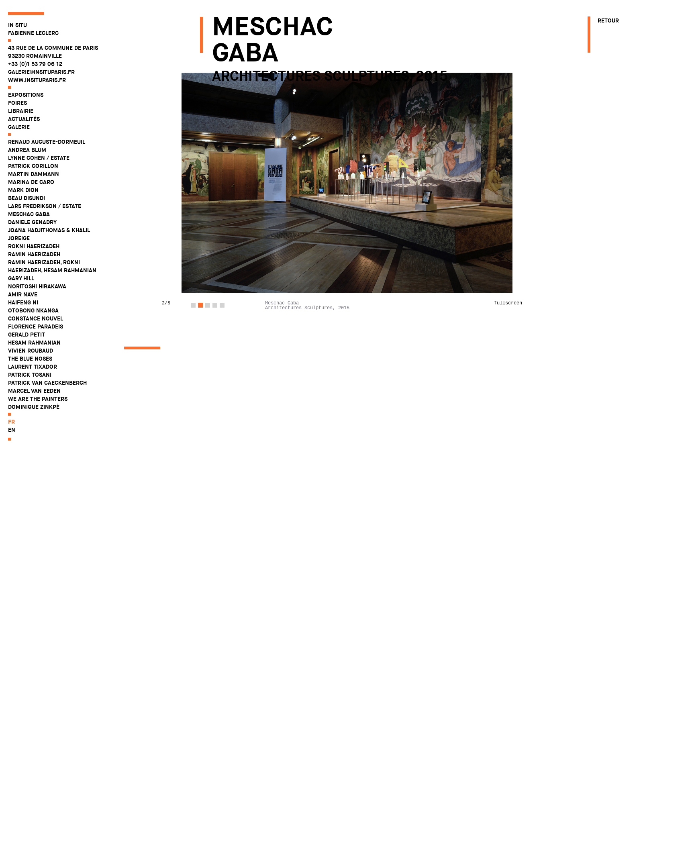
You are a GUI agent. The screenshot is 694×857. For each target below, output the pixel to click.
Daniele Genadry (32, 222)
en (11, 429)
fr (11, 421)
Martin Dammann (33, 174)
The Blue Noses (30, 358)
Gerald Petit (26, 334)
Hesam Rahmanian (34, 342)
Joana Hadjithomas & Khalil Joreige (49, 234)
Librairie (20, 110)
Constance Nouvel (35, 318)
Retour (608, 20)
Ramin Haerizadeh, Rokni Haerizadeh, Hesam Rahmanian (52, 266)
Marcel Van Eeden (34, 390)
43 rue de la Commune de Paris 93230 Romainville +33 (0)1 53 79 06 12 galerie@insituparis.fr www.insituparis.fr (53, 64)
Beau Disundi (26, 198)
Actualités (24, 118)
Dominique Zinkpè (33, 406)
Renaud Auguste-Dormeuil (46, 141)
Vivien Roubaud (30, 350)
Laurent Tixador (32, 366)
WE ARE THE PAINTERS (37, 398)
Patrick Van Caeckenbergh (47, 382)
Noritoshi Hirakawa (37, 286)
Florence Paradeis (35, 326)
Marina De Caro (31, 182)
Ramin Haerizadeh (34, 254)
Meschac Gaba (29, 214)
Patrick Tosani (29, 374)
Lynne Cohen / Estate (38, 157)
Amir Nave (22, 294)
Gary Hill (21, 278)
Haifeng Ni (23, 302)
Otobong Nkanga (33, 310)
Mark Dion (23, 190)
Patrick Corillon (33, 165)
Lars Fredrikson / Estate (44, 206)
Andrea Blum (27, 149)
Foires (17, 102)
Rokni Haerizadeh (33, 246)
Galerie (19, 127)
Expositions (25, 94)
